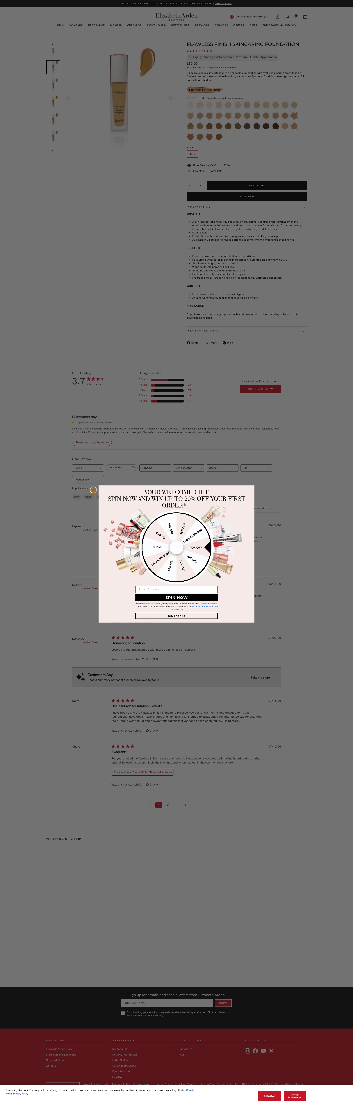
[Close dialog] (93, 490)
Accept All (269, 1096)
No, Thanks (176, 616)
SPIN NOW (176, 597)
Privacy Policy (20, 1093)
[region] (176, 1096)
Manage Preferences (295, 1096)
